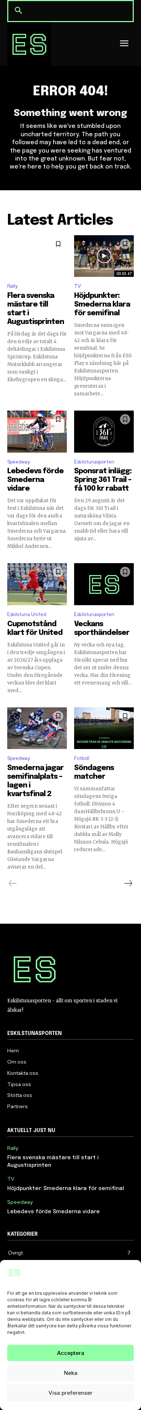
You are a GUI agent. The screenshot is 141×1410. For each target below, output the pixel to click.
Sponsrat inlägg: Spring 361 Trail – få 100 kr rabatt (103, 479)
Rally (12, 286)
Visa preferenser (70, 1392)
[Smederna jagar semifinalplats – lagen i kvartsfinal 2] (37, 728)
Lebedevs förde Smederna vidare (35, 479)
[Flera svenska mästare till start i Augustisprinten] (37, 256)
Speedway (18, 462)
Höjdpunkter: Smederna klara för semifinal (102, 304)
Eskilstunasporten (94, 462)
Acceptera (70, 1352)
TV (77, 286)
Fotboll (81, 758)
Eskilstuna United (26, 614)
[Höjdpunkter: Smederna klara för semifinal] (104, 256)
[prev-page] (12, 883)
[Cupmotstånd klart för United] (37, 584)
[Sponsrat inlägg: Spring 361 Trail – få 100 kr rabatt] (104, 432)
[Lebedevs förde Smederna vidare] (37, 432)
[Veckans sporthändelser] (104, 584)
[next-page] (128, 883)
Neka (70, 1372)
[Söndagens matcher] (104, 728)
